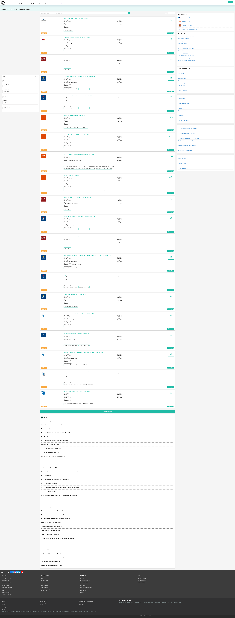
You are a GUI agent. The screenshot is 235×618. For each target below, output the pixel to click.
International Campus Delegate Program (86, 601)
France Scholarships (181, 85)
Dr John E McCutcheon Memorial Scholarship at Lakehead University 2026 (79, 76)
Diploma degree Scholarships (183, 45)
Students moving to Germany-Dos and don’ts (186, 150)
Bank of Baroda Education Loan (85, 580)
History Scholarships (181, 118)
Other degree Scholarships (183, 62)
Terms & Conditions (43, 600)
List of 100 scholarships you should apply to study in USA (188, 128)
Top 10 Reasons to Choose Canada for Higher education (188, 148)
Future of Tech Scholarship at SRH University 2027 (74, 115)
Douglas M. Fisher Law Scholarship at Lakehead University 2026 (77, 275)
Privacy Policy (42, 601)
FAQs (3, 605)
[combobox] (20, 81)
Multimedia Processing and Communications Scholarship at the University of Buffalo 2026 (83, 352)
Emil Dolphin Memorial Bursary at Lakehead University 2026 (76, 333)
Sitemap (41, 604)
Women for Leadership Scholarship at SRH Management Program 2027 (79, 154)
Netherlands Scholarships (182, 90)
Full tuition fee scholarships (183, 168)
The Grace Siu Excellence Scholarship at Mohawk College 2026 (77, 37)
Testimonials (4, 604)
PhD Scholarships (5, 590)
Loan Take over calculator (142, 580)
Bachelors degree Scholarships (183, 38)
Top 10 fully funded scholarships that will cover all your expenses (189, 135)
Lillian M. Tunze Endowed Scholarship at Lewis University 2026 (77, 197)
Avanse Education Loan (84, 582)
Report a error (81, 604)
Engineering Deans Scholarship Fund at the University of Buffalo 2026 (79, 313)
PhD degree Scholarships (182, 50)
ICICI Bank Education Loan (84, 590)
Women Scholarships (182, 158)
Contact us (4, 607)
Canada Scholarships (182, 80)
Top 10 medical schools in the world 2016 (185, 140)
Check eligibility (171, 33)
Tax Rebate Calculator (141, 582)
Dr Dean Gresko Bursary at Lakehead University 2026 (75, 294)
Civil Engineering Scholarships (183, 103)
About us (3, 601)
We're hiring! (4, 600)
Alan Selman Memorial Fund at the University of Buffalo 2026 (77, 391)
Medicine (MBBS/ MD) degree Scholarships (186, 48)
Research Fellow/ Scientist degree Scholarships (186, 60)
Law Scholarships (181, 115)
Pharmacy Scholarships (182, 110)
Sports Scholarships (181, 98)
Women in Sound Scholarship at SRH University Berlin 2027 (76, 134)
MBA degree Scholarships (182, 43)
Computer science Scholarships (183, 120)
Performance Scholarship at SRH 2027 (72, 175)
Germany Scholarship (44, 580)
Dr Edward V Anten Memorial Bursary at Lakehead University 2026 (78, 96)
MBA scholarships (5, 585)
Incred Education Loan (83, 585)
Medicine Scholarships (182, 113)
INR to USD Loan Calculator (142, 578)
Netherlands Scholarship (45, 590)
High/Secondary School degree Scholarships (186, 36)
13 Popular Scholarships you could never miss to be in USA (188, 138)
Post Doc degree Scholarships (183, 53)
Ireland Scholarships (181, 83)
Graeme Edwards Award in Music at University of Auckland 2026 (77, 18)
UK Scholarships (181, 73)
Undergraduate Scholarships (7, 587)
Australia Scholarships (182, 78)
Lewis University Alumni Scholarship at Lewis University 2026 (77, 236)
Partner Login (81, 600)
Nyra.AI (61, 3)
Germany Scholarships (182, 75)
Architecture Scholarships (6, 578)
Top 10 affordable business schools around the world (187, 143)
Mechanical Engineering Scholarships (184, 105)
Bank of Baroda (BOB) (186, 21)
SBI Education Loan (83, 578)
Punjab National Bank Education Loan (86, 587)
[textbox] (8, 86)
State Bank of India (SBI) (186, 17)
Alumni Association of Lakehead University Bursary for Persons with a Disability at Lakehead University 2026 (87, 255)
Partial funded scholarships (183, 165)
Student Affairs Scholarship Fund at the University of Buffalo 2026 (78, 372)
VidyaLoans (82, 592)
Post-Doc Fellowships (6, 592)
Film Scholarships (181, 108)
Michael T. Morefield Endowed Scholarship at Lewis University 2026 (78, 57)
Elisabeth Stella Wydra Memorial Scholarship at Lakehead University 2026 (79, 216)
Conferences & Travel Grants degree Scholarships (187, 58)
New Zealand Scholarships (183, 88)
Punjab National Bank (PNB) (187, 25)
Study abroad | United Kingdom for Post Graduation (187, 145)
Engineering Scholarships (6, 582)
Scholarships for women (6, 594)
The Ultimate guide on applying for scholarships (186, 133)
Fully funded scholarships (182, 163)
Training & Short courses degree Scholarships (186, 55)
